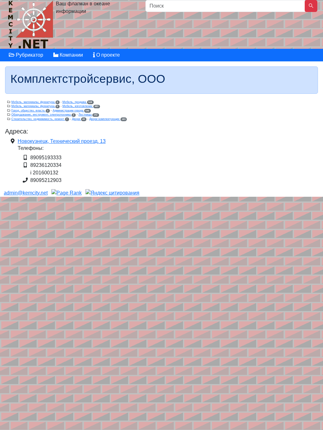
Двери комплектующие (107, 119)
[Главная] (31, 26)
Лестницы (88, 114)
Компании (70, 55)
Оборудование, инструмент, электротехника (42, 114)
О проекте (107, 55)
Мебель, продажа (77, 102)
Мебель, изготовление (80, 106)
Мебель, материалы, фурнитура (34, 102)
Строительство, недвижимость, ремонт (39, 119)
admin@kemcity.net (26, 192)
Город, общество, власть (29, 110)
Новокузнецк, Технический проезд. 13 (62, 141)
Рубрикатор (29, 55)
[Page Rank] (66, 192)
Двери (78, 119)
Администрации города (71, 110)
